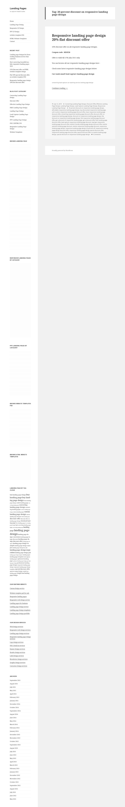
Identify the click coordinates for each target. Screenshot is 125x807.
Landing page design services (19, 633)
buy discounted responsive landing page (93, 110)
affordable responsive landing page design (65, 110)
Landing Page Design (17, 111)
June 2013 (13, 755)
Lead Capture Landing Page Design (86, 106)
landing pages (26, 555)
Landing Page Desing (17, 25)
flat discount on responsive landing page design (78, 117)
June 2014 (13, 718)
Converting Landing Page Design (75, 104)
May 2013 (13, 758)
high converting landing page (23, 525)
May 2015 (13, 690)
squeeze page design (16, 571)
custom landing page (18, 512)
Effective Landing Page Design (20, 104)
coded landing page (22, 503)
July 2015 (13, 687)
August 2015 (14, 684)
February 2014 (14, 728)
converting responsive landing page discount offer (77, 114)
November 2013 (15, 738)
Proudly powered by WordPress (62, 150)
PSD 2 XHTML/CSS (16, 123)
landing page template (16, 557)
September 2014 (15, 711)
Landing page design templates (20, 610)
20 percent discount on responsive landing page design (86, 108)
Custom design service (17, 588)
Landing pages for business (19, 603)
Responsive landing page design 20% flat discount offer (79, 37)
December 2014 (15, 704)
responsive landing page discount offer (64, 132)
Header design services (17, 652)
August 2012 (14, 789)
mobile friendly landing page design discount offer (86, 124)
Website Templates (16, 132)
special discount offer (22, 569)
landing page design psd (23, 553)
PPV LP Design (14, 32)
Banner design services (17, 649)
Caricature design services (18, 666)
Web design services (16, 627)
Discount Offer (14, 101)
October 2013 (14, 741)
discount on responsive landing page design (87, 116)
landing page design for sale (20, 547)
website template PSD (17, 35)
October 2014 (14, 707)
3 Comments (97, 134)
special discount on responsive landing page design (73, 134)
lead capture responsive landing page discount (76, 122)
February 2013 (14, 768)
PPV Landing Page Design (18, 120)
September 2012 (15, 785)
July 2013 (13, 751)
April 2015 (13, 694)
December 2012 (15, 775)
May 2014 (13, 721)
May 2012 (13, 799)
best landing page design (18, 495)
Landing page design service (19, 607)
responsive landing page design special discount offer (86, 130)
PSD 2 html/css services (17, 646)
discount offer (15, 519)
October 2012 (14, 782)
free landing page (20, 523)
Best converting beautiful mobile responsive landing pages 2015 (19, 64)
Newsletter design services (18, 659)
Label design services (17, 656)
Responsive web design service (20, 600)
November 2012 (15, 779)
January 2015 (14, 701)
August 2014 (14, 714)
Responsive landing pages (18, 596)
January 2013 (14, 772)
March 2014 (14, 724)
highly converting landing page (16, 527)
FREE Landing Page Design (18, 108)
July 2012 (13, 792)
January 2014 (14, 731)
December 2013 (15, 735)
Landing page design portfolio (20, 613)
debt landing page (26, 516)
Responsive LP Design (17, 28)
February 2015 (14, 697)
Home (12, 21)
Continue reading (60, 88)
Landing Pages (18, 8)
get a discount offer (89, 120)
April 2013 (13, 762)
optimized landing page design (19, 561)
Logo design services (16, 642)
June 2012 (13, 796)
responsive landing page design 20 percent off (80, 128)
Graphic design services (17, 662)
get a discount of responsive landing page (68, 120)
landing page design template (16, 554)
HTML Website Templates (18, 39)
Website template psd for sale (19, 593)
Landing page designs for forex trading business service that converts (20, 57)
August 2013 (14, 748)
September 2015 (15, 680)
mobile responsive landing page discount (86, 126)
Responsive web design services (20, 630)
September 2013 (15, 745)
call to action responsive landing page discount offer (68, 112)
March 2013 (14, 765)
